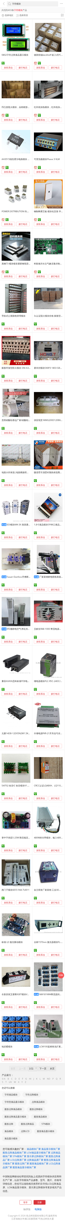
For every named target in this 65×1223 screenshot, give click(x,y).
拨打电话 (23, 67)
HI (30, 1079)
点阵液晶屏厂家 (35, 1159)
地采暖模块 (7, 1046)
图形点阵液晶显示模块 (15, 1116)
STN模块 (46, 1124)
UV (10, 1082)
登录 (25, 1202)
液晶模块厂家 (34, 1149)
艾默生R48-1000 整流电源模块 (49, 628)
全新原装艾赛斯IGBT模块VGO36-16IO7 (21, 994)
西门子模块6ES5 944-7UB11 (15, 889)
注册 (39, 1202)
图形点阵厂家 (22, 1163)
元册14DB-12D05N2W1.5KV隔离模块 (20, 733)
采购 (61, 975)
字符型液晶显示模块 (14, 1102)
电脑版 (38, 1209)
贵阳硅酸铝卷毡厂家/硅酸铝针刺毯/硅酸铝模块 (24, 420)
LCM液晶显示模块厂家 (38, 1152)
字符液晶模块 (11, 1094)
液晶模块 (9, 1131)
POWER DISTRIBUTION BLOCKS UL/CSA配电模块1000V (29, 211)
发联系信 (8, 67)
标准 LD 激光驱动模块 (12, 942)
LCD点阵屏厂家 (18, 1159)
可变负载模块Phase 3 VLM (47, 159)
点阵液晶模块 (38, 1102)
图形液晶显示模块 (45, 1131)
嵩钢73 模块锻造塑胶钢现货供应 (17, 263)
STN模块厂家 (19, 1156)
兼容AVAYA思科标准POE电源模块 (18, 681)
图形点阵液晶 (27, 1124)
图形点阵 (9, 1124)
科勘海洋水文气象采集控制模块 (49, 263)
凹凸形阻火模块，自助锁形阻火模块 (19, 107)
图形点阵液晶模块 (13, 1109)
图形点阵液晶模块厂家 (14, 1152)
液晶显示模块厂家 (50, 1149)
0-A (3, 1079)
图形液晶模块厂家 (39, 1163)
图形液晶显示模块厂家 (24, 1167)
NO (48, 1079)
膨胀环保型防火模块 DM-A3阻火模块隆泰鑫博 (24, 367)
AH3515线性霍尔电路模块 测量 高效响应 (21, 159)
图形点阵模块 (36, 1109)
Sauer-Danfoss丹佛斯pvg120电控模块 (26, 576)
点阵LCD (25, 1131)
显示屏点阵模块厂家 (37, 1156)
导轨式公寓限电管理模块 (13, 315)
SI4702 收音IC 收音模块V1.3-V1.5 (18, 785)
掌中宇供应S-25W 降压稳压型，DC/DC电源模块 (25, 837)
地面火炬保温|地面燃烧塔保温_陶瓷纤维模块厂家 (25, 472)
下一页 (42, 1068)
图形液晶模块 (40, 1116)
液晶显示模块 (11, 1138)
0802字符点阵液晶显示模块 (15, 54)
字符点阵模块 (31, 1094)
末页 (52, 1068)
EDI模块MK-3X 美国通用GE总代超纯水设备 (28, 524)
